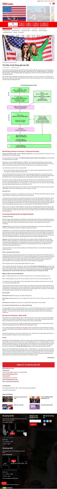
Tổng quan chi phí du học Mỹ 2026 (20, 397)
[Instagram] (50, 422)
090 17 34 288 (44, 1)
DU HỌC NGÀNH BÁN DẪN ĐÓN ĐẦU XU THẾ (47, 397)
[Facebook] (44, 422)
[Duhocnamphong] (7, 3)
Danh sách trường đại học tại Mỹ (18, 329)
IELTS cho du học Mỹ (18, 405)
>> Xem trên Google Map (7, 437)
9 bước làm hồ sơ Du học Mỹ (9, 390)
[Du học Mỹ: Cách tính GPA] (35, 406)
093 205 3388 (52, 1)
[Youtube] (44, 425)
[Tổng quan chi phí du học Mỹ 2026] (7, 399)
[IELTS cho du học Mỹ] (7, 406)
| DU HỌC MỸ (14, 62)
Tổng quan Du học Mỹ (6, 62)
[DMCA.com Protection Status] (7, 488)
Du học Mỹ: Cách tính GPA (47, 405)
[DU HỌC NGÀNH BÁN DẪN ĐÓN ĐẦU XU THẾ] (35, 399)
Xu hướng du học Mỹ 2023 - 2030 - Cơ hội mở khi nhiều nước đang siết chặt (19, 388)
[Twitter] (47, 422)
